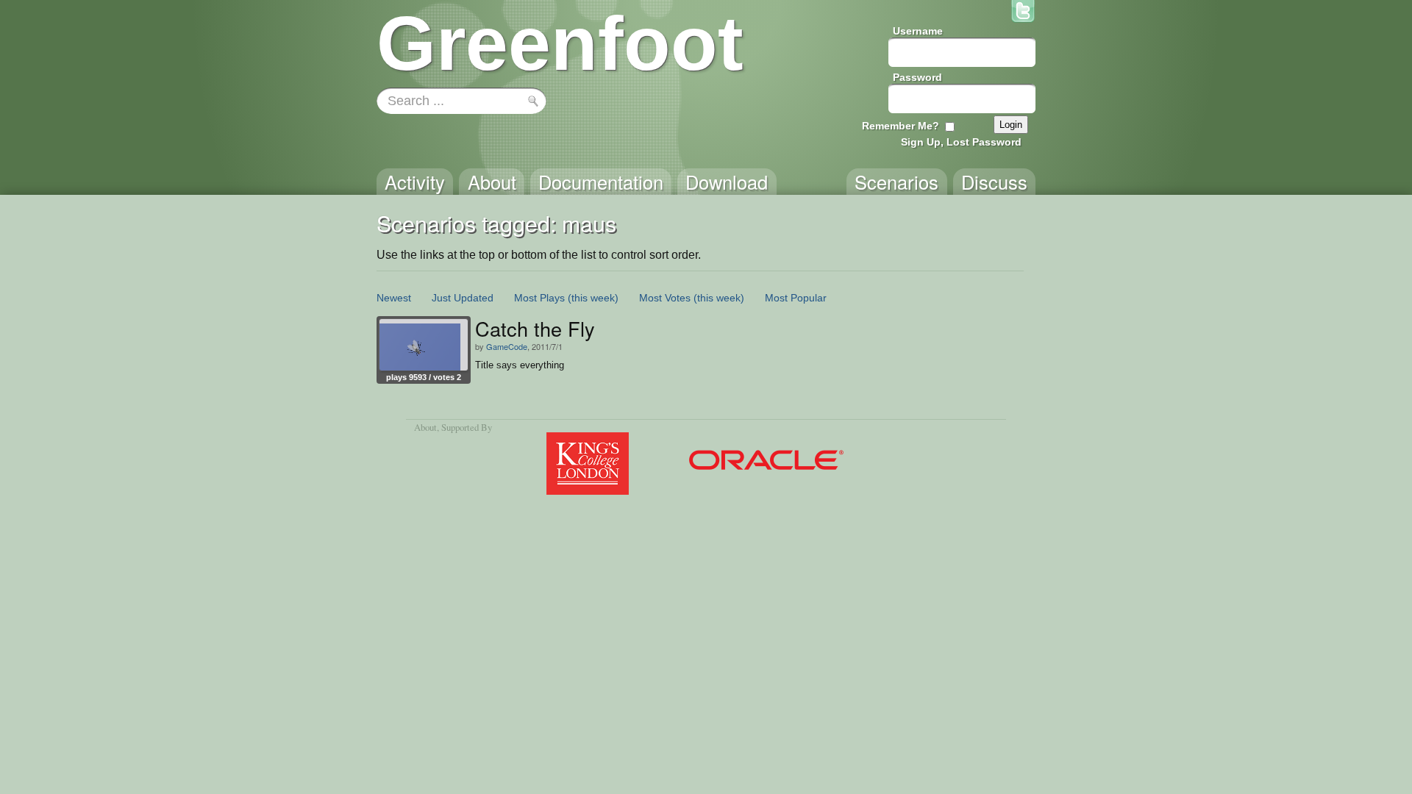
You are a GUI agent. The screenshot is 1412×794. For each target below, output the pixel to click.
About (425, 427)
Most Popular (796, 298)
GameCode (506, 346)
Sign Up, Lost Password (961, 142)
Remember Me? (900, 126)
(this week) (593, 298)
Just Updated (462, 298)
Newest (394, 298)
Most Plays (539, 298)
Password (917, 77)
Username (918, 31)
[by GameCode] (423, 344)
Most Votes (665, 298)
